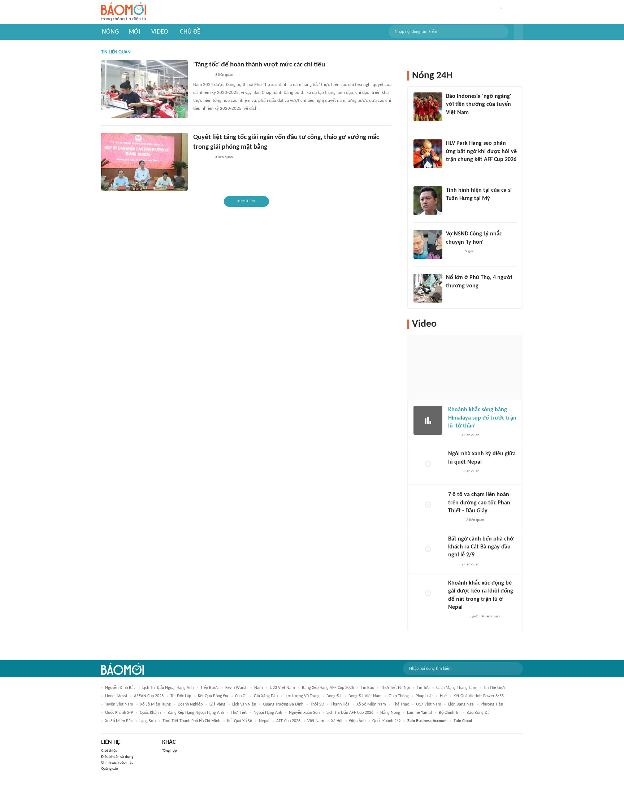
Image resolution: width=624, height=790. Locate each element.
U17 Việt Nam (428, 704)
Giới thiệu (109, 751)
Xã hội (336, 721)
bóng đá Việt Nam (365, 696)
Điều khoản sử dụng (117, 757)
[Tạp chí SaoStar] (453, 208)
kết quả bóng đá (213, 696)
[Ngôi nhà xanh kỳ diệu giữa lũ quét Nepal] (427, 464)
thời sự (317, 704)
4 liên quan (471, 435)
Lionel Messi (116, 696)
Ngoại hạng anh (268, 713)
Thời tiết (239, 713)
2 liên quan (471, 565)
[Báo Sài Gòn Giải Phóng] (455, 520)
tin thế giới (494, 688)
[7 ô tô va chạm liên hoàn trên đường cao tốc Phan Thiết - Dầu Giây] (427, 505)
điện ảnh (357, 721)
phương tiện (492, 704)
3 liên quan (224, 75)
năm (258, 688)
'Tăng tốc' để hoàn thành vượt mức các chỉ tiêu (259, 64)
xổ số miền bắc (119, 721)
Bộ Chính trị (449, 713)
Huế (443, 696)
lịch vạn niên (244, 704)
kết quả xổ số (239, 721)
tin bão (367, 688)
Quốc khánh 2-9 (119, 713)
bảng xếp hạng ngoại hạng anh (196, 713)
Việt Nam (315, 721)
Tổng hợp (169, 751)
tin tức (423, 688)
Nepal (264, 721)
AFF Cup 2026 (288, 721)
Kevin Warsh (236, 688)
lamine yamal (419, 713)
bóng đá (334, 696)
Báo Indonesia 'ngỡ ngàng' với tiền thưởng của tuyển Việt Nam (478, 105)
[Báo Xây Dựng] (454, 169)
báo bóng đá (478, 713)
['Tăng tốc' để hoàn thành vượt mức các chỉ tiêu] (144, 89)
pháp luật (424, 696)
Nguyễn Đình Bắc (120, 688)
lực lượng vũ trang (302, 696)
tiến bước (209, 688)
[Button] (518, 32)
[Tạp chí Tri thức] (452, 435)
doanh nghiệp (190, 704)
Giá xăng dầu (266, 696)
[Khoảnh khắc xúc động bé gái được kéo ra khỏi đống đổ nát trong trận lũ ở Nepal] (427, 593)
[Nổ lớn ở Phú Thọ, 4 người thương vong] (427, 288)
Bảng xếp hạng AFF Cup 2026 (328, 688)
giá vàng (217, 704)
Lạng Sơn (147, 721)
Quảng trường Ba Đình (283, 704)
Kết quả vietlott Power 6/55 (479, 696)
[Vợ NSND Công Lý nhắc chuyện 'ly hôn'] (427, 244)
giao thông (399, 696)
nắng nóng (390, 713)
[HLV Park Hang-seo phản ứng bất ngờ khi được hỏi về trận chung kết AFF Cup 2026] (427, 153)
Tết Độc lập (180, 696)
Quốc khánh (150, 713)
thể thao (401, 704)
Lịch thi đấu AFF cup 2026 (349, 713)
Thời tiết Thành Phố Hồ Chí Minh (191, 721)
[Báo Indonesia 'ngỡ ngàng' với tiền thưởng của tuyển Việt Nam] (427, 106)
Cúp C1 (241, 696)
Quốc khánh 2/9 (386, 721)
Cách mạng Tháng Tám (456, 688)
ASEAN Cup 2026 (149, 696)
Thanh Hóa (340, 704)
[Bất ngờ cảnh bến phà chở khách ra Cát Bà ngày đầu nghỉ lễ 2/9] (427, 549)
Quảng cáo (109, 769)
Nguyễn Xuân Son (304, 713)
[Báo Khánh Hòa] (202, 157)
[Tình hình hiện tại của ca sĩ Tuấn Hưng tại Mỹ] (427, 200)
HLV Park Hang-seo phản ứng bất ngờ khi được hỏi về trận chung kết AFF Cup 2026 (481, 151)
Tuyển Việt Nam (119, 704)
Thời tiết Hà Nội (395, 688)
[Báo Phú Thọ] (202, 75)
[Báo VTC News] (454, 295)
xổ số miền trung (155, 704)
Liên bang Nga (461, 704)
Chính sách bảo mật (117, 763)
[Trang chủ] (123, 12)
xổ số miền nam (371, 704)
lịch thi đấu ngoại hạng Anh (168, 688)
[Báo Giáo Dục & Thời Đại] (450, 122)
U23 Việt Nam (282, 688)
